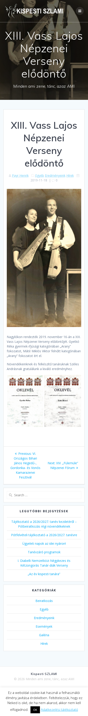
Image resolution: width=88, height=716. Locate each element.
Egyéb (39, 175)
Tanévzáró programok (44, 552)
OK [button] (35, 710)
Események (44, 626)
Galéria (44, 635)
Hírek (70, 175)
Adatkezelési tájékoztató (59, 709)
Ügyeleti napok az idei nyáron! (44, 543)
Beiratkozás (44, 601)
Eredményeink (55, 175)
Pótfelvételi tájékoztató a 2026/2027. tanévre (44, 535)
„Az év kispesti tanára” (44, 574)
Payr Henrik (20, 175)
